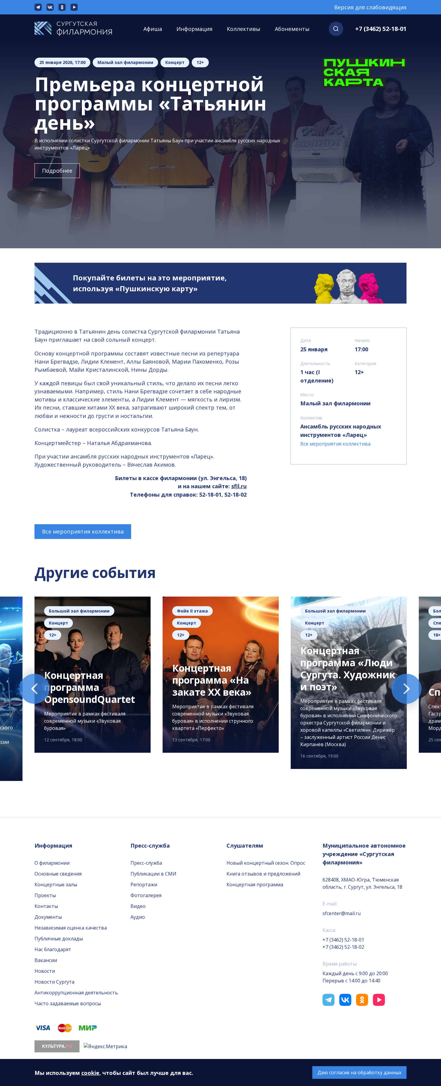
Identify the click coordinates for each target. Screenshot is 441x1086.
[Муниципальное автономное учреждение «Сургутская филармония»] (79, 29)
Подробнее (57, 170)
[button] (336, 29)
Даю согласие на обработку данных (359, 1072)
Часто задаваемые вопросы (67, 1003)
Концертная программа (254, 884)
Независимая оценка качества (70, 927)
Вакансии (45, 960)
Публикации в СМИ (153, 873)
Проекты (45, 895)
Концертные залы (55, 884)
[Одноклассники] (62, 7)
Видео (138, 906)
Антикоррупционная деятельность (76, 992)
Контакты (46, 906)
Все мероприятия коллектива (83, 531)
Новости (44, 971)
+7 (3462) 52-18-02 (343, 947)
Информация (194, 28)
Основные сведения (58, 873)
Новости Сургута (54, 982)
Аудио (137, 917)
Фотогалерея (145, 895)
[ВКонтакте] (50, 7)
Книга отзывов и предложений (263, 873)
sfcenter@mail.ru (341, 913)
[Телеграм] (38, 7)
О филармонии (52, 863)
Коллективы (243, 28)
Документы (48, 917)
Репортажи (143, 884)
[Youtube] (74, 7)
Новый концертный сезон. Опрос (265, 863)
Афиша (152, 28)
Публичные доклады (58, 938)
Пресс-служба (146, 863)
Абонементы (292, 28)
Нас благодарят (52, 949)
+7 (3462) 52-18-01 (380, 29)
